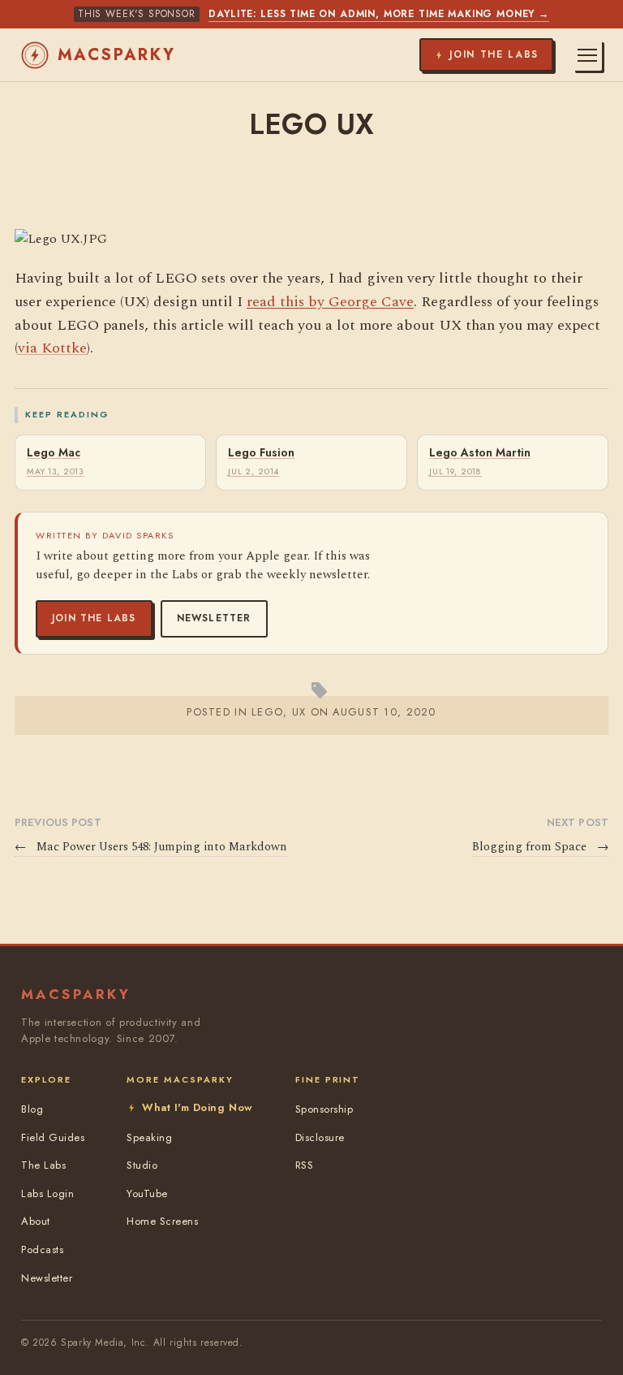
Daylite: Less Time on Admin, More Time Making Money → (378, 13)
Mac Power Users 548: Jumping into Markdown (151, 847)
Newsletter (214, 618)
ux (299, 712)
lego (267, 712)
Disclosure (320, 1137)
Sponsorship (324, 1109)
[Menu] (587, 55)
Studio (142, 1165)
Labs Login (47, 1193)
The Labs (43, 1165)
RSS (304, 1165)
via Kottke (52, 348)
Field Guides (52, 1137)
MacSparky (117, 55)
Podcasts (42, 1249)
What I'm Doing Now (197, 1107)
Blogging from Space (540, 847)
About (35, 1221)
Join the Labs (94, 618)
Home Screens (162, 1221)
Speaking (149, 1137)
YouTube (147, 1193)
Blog (32, 1109)
